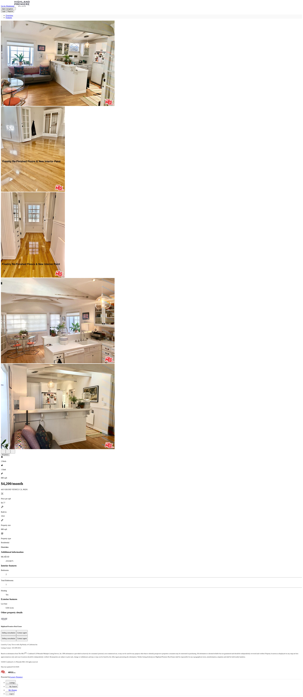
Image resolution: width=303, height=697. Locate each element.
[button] (151, 63)
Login (4, 11)
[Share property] (12, 451)
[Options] (3, 451)
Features (9, 18)
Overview (9, 15)
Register (10, 11)
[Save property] (8, 451)
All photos (5, 455)
